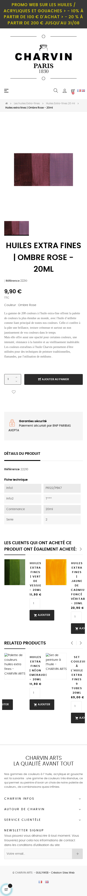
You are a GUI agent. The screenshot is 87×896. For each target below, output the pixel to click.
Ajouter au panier (55, 379)
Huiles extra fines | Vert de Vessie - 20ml (35, 576)
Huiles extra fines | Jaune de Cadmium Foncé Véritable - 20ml (77, 583)
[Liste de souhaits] (13, 392)
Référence (13, 281)
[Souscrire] (77, 854)
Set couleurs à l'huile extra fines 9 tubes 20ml (77, 675)
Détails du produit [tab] (22, 453)
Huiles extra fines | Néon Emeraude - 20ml (35, 668)
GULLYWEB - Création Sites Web (55, 872)
